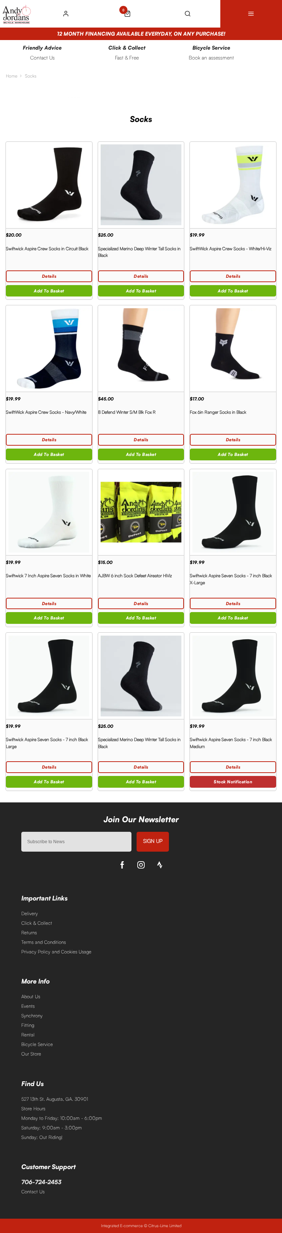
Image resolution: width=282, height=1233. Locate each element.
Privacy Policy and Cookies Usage (56, 952)
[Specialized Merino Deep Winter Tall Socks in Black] (141, 184)
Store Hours (33, 1108)
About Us (30, 996)
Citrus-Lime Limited (164, 1225)
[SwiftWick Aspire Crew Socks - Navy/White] (49, 348)
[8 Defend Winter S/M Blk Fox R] (141, 348)
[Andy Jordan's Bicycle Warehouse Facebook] (122, 865)
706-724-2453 (41, 1182)
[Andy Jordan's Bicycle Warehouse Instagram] (141, 865)
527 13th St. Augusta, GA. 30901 (54, 1099)
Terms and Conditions (43, 942)
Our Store (31, 1054)
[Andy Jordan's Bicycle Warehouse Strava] (160, 865)
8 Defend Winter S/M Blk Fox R (127, 412)
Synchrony (32, 1015)
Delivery (29, 913)
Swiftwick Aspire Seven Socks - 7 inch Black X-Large (231, 579)
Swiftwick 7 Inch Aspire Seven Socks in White (48, 575)
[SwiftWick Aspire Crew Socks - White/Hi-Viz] (232, 184)
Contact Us (32, 1191)
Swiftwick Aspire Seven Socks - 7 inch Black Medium (231, 743)
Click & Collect (36, 923)
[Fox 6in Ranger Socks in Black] (232, 348)
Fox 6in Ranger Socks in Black (218, 412)
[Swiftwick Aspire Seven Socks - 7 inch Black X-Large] (232, 512)
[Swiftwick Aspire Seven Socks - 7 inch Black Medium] (232, 675)
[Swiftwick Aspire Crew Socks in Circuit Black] (49, 184)
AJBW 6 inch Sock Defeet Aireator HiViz (135, 575)
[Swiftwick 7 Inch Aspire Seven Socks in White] (49, 512)
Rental (28, 1035)
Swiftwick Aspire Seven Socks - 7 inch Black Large (47, 743)
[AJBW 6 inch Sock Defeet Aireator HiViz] (141, 512)
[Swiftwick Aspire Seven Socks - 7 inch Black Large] (49, 675)
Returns (29, 932)
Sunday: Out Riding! (41, 1137)
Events (28, 1006)
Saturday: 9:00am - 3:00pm (51, 1127)
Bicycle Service (37, 1044)
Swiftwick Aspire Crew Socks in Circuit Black (47, 248)
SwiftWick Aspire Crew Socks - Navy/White (46, 412)
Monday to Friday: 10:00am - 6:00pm (61, 1118)
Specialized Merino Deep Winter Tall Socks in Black (139, 252)
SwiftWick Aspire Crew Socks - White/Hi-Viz (230, 248)
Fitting (27, 1025)
